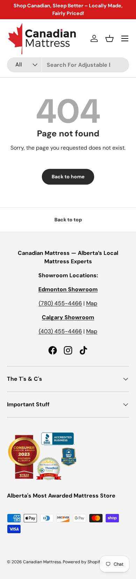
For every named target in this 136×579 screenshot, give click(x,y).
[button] (109, 38)
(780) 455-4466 (60, 303)
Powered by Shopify (83, 562)
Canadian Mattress (42, 562)
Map (91, 303)
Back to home (68, 176)
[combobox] (68, 64)
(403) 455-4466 (60, 331)
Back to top (68, 219)
